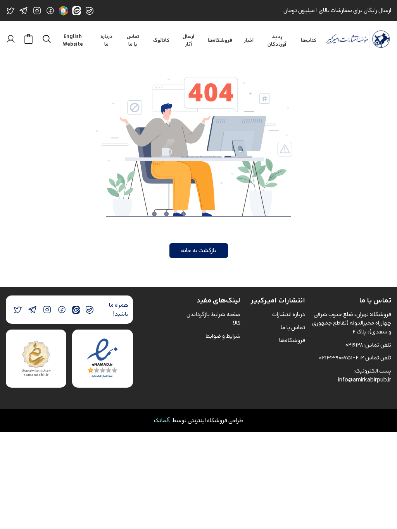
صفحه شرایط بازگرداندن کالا (213, 318)
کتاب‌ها (308, 41)
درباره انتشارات (288, 314)
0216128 (354, 345)
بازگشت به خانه (198, 250)
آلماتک (162, 420)
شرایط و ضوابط (222, 336)
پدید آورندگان (277, 40)
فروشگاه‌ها (220, 41)
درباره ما (106, 40)
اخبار (249, 41)
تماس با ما (133, 40)
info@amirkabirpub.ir (364, 380)
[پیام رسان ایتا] (76, 309)
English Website (73, 40)
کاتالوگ (161, 41)
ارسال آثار (188, 40)
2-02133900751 (339, 357)
